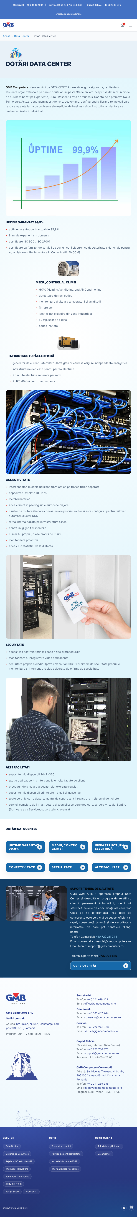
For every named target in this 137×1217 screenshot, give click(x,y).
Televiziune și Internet (109, 1146)
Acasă (6, 36)
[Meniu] (130, 25)
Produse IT (31, 1191)
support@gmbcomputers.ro (101, 1053)
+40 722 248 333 (73, 5)
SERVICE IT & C (14, 1184)
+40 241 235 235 (97, 1083)
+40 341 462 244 (34, 5)
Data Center (21, 36)
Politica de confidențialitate (66, 1153)
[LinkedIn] (131, 1208)
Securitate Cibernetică (17, 1176)
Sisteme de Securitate (17, 1153)
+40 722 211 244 (106, 936)
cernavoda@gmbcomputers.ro (103, 1087)
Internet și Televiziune (17, 1168)
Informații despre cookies (65, 1168)
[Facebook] (124, 1208)
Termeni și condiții (61, 1146)
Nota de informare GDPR (64, 1161)
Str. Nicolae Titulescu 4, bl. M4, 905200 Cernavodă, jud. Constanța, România (100, 1075)
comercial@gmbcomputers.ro (102, 1017)
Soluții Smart (12, 1191)
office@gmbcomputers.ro (68, 14)
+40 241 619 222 (97, 999)
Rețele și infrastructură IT (19, 1161)
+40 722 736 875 (112, 5)
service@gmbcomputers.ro (101, 1031)
